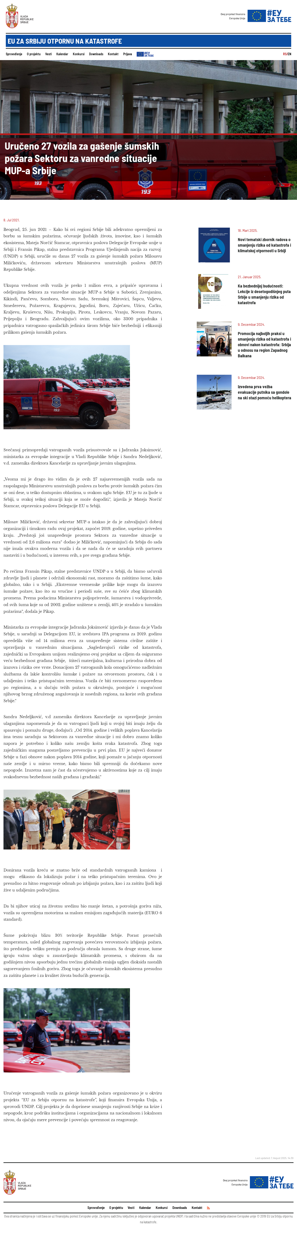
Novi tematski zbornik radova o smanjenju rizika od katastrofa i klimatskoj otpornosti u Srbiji (264, 245)
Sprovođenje (14, 54)
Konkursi (78, 54)
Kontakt (113, 54)
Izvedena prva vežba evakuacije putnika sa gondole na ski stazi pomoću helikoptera (264, 392)
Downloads (96, 54)
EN (289, 54)
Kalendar (62, 54)
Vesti (48, 54)
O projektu (34, 54)
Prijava (127, 54)
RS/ (285, 54)
